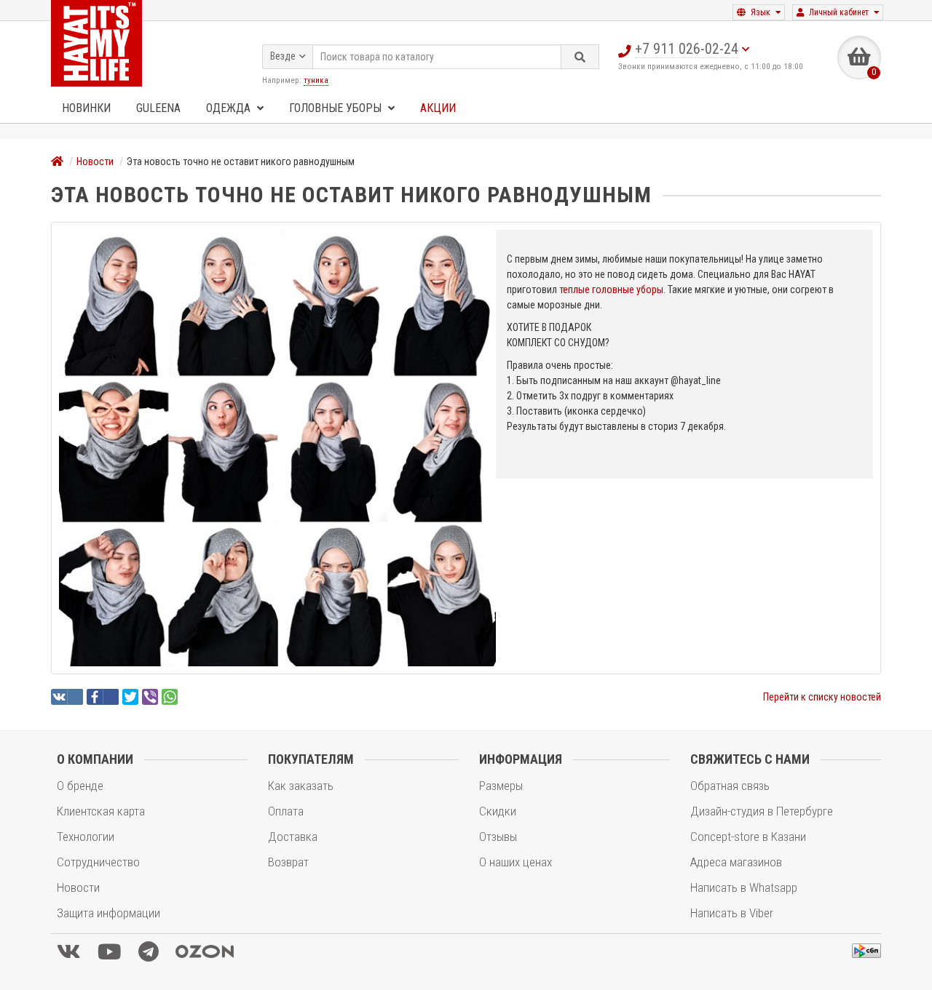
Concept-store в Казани (748, 836)
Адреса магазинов (736, 862)
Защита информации (108, 913)
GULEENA (158, 108)
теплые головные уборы (611, 289)
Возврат (288, 862)
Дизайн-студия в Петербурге (761, 811)
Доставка (292, 836)
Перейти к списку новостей (822, 697)
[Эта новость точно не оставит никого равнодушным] (277, 448)
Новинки (86, 108)
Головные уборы (336, 108)
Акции (438, 108)
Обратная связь (730, 785)
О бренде (80, 785)
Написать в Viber (731, 913)
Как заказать (300, 785)
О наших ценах (515, 862)
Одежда (229, 108)
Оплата (286, 811)
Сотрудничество (98, 862)
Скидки (497, 811)
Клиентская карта (101, 811)
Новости (95, 161)
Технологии (85, 836)
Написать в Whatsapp (743, 887)
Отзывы (498, 836)
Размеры (501, 785)
